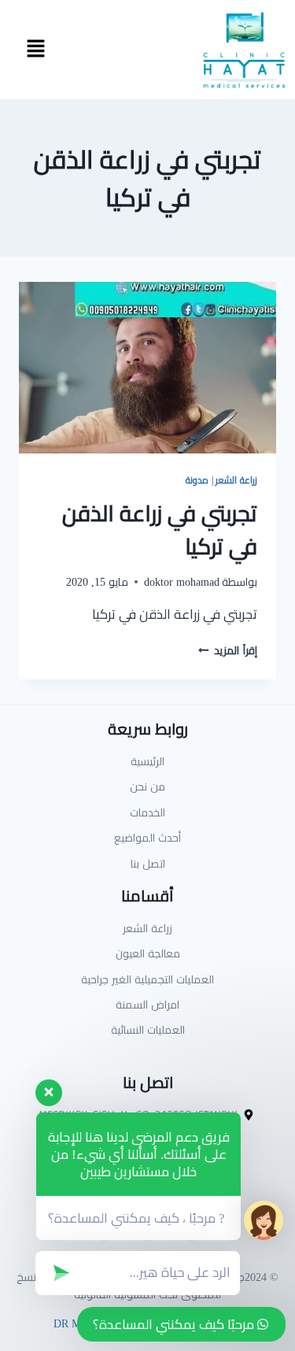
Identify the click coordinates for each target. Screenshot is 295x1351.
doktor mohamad (181, 582)
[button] (35, 49)
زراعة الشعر (236, 480)
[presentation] (147, 367)
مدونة (197, 480)
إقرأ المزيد (227, 650)
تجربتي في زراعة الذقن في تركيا (159, 530)
